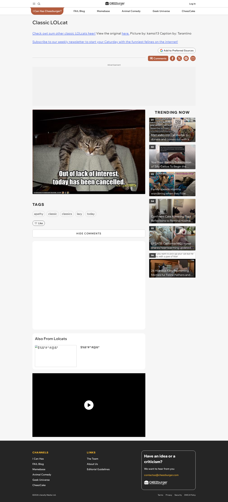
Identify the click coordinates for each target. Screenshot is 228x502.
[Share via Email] (193, 58)
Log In (192, 3)
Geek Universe (41, 479)
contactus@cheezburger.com (161, 475)
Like (40, 223)
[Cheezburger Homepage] (115, 4)
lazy (79, 214)
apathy (38, 214)
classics (67, 214)
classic (52, 214)
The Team (92, 458)
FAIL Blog (38, 463)
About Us (92, 463)
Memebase (38, 469)
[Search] (38, 4)
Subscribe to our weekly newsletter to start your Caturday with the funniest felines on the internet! (105, 42)
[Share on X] (179, 58)
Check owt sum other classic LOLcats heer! (64, 33)
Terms (160, 495)
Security (178, 495)
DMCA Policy (190, 495)
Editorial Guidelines (98, 469)
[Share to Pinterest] (186, 58)
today (91, 214)
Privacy (169, 495)
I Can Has (38, 458)
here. (125, 33)
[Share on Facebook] (172, 58)
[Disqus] (89, 287)
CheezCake (39, 485)
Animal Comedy (41, 474)
